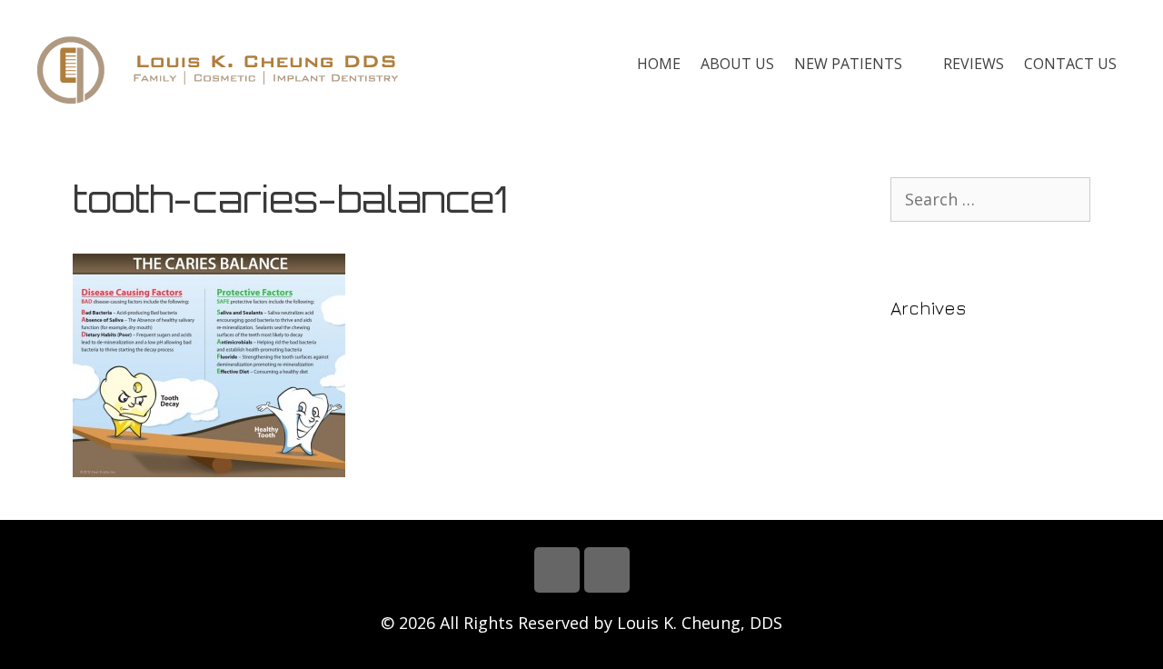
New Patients (848, 64)
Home (659, 64)
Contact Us (1070, 64)
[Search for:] (990, 199)
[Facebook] (557, 570)
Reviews (973, 64)
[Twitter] (607, 570)
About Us (737, 64)
